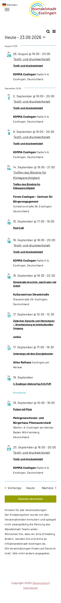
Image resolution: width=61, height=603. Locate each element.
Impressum (30, 587)
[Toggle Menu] (7, 9)
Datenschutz (41, 583)
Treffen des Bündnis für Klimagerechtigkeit (26, 186)
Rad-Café (18, 228)
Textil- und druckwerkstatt (28, 65)
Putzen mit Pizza (22, 409)
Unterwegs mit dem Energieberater (33, 353)
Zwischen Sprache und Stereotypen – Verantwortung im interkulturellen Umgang (33, 324)
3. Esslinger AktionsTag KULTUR (32, 384)
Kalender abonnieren (30, 498)
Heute (30, 488)
